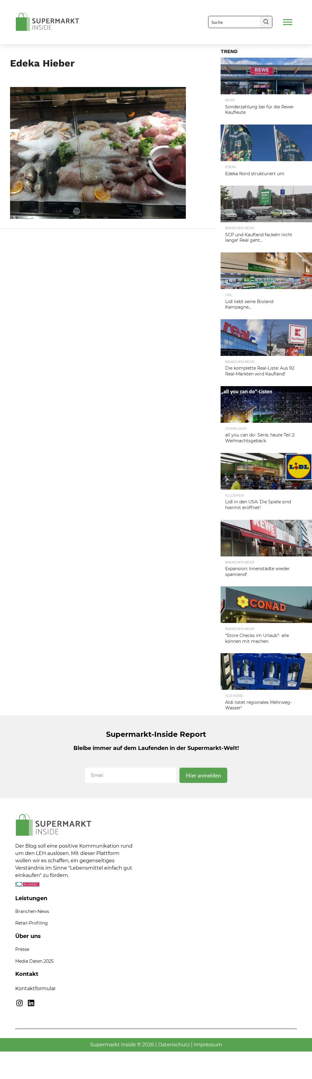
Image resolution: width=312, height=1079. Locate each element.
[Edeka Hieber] (98, 217)
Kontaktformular (35, 988)
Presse (22, 949)
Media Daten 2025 (34, 961)
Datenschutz (174, 1045)
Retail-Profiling (31, 923)
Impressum (208, 1045)
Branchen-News (32, 911)
